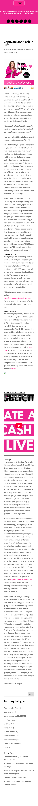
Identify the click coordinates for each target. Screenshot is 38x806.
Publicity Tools (9, 736)
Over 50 (7, 724)
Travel (6, 747)
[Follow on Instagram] (8, 21)
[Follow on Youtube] (25, 21)
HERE (13, 369)
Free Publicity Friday (11, 708)
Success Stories (10, 740)
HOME (19, 3)
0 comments (13, 52)
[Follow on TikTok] (29, 21)
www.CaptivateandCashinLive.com (17, 298)
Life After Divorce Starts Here (15, 778)
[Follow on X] (17, 21)
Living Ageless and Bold (13, 716)
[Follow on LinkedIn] (12, 21)
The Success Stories (11, 743)
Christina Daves (11, 49)
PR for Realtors (9, 732)
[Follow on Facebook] (21, 21)
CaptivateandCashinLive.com (21, 579)
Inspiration (8, 712)
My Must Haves (10, 720)
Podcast (7, 728)
